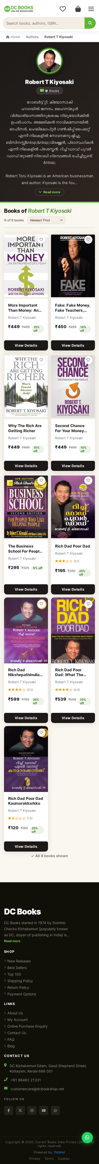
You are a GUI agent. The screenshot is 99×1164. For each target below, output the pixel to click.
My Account (17, 1019)
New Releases (19, 961)
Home (15, 37)
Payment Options (21, 994)
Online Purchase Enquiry (27, 1026)
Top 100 (14, 974)
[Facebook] (8, 1110)
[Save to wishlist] (41, 240)
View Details (26, 345)
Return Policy (18, 987)
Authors (32, 37)
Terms (49, 1158)
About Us (15, 1013)
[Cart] (78, 9)
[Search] (90, 23)
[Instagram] (32, 1110)
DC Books (22, 912)
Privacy (34, 1158)
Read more (51, 192)
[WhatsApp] (55, 1110)
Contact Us (16, 1033)
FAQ (10, 1039)
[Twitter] (20, 1110)
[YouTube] (43, 1110)
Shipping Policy (20, 981)
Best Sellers (17, 967)
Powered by (49, 1152)
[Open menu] (91, 9)
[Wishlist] (63, 9)
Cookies (64, 1158)
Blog (11, 1046)
